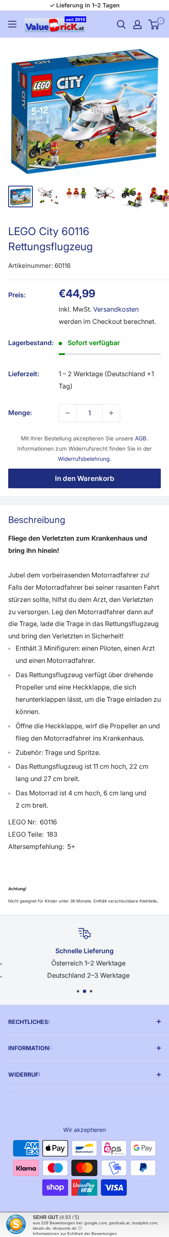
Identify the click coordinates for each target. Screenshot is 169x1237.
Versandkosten (116, 309)
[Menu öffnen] (12, 24)
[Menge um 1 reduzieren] (67, 413)
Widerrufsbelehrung (84, 459)
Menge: (20, 413)
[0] (154, 24)
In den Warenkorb (84, 478)
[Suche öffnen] (121, 24)
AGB (140, 438)
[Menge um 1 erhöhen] (111, 413)
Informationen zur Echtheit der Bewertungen (75, 1233)
